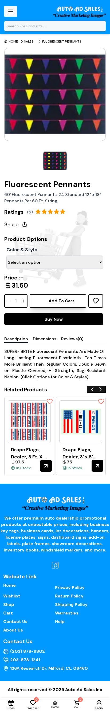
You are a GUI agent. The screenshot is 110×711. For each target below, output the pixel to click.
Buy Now (54, 319)
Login (99, 708)
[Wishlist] (49, 401)
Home (9, 585)
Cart (8, 613)
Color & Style (21, 249)
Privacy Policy (70, 587)
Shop (8, 604)
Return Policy (69, 596)
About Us (13, 630)
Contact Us (15, 621)
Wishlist (11, 596)
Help (60, 621)
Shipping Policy (71, 604)
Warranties (66, 613)
